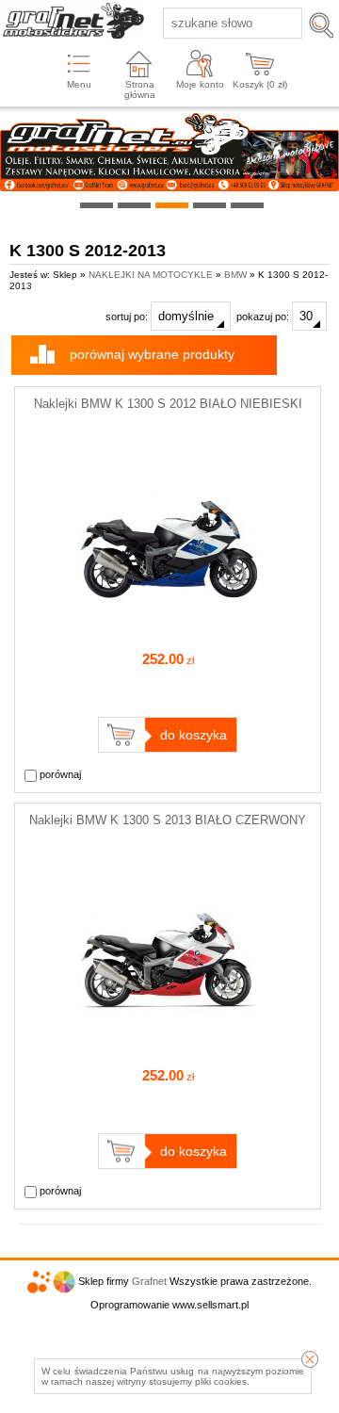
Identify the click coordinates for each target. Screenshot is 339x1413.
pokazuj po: (264, 316)
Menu (79, 84)
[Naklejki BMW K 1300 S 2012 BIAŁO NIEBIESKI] (167, 628)
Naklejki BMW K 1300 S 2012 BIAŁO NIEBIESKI (168, 404)
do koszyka (193, 734)
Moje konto (200, 84)
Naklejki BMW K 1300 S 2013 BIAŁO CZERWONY (167, 820)
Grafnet (149, 1281)
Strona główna (139, 89)
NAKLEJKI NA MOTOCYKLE (151, 274)
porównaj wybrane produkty (152, 354)
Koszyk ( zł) (260, 84)
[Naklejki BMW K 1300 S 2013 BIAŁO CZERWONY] (167, 1044)
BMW (235, 274)
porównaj (59, 774)
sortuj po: (128, 316)
